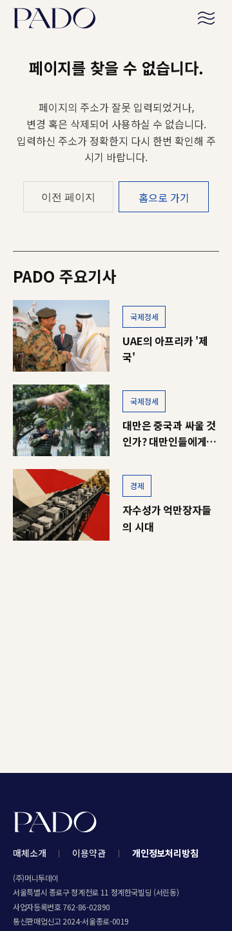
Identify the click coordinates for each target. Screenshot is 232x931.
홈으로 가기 (164, 197)
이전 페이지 (68, 197)
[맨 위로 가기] (211, 902)
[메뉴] (206, 18)
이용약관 (88, 852)
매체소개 (29, 852)
